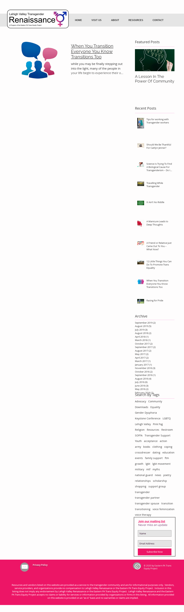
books (146, 446)
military (139, 469)
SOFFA (138, 435)
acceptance (151, 441)
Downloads (141, 407)
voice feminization (163, 509)
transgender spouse (147, 503)
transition (167, 503)
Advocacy (140, 401)
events (139, 458)
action (163, 441)
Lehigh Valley (143, 424)
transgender (142, 492)
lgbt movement (161, 463)
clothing (157, 446)
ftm (167, 458)
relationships (143, 480)
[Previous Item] (140, 60)
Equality (155, 407)
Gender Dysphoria (146, 412)
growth (139, 463)
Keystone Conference (147, 418)
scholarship (160, 480)
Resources (153, 429)
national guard (144, 475)
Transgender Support (157, 435)
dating (156, 452)
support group (157, 486)
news (158, 475)
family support (154, 458)
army (138, 446)
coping (168, 446)
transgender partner (147, 497)
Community (155, 401)
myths (156, 469)
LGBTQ (167, 418)
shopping (140, 486)
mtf (148, 469)
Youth (138, 441)
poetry (167, 475)
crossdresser (142, 452)
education (168, 452)
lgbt (148, 463)
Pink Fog (158, 424)
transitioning (142, 509)
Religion (140, 429)
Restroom (167, 429)
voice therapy (143, 514)
